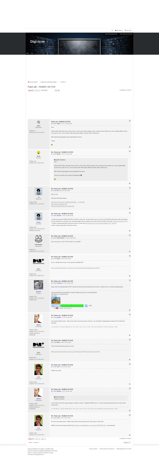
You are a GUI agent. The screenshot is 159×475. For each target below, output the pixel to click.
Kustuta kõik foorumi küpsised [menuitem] (106, 448)
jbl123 (38, 269)
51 (34, 249)
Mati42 (38, 156)
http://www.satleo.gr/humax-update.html (62, 206)
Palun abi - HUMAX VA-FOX (41, 87)
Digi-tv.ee (37, 41)
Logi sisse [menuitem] (128, 30)
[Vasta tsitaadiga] (130, 121)
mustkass (38, 291)
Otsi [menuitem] (32, 53)
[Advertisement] (79, 13)
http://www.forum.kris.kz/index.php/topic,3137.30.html (100, 223)
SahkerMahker (38, 244)
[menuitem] (30, 455)
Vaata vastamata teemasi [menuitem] (111, 34)
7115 (35, 296)
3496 (35, 382)
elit (38, 197)
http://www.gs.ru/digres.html (59, 204)
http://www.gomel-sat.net (120, 221)
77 (34, 130)
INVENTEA (45, 452)
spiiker (38, 125)
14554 (35, 330)
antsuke (38, 222)
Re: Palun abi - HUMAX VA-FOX (62, 152)
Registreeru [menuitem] (120, 30)
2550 (35, 202)
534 (35, 227)
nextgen (51, 452)
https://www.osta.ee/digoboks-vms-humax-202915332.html (89, 425)
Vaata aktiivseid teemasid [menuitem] (126, 34)
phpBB (34, 449)
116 (35, 161)
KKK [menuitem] (28, 53)
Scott (38, 377)
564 (35, 274)
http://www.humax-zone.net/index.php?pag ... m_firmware (68, 202)
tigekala (39, 325)
